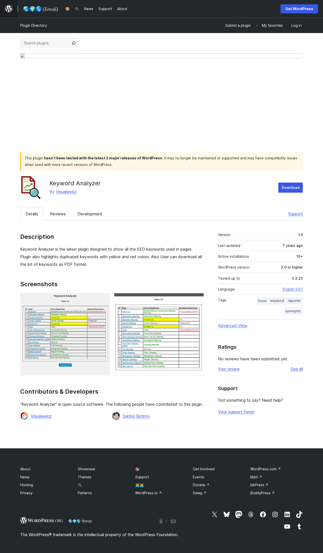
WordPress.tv (148, 493)
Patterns (85, 493)
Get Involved (203, 469)
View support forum (236, 411)
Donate (201, 485)
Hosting (26, 485)
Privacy (26, 493)
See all (297, 368)
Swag (199, 493)
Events (198, 477)
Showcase (86, 469)
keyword (277, 301)
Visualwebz (66, 191)
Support (295, 213)
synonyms (293, 311)
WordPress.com (265, 469)
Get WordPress (299, 9)
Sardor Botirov (136, 416)
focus (262, 301)
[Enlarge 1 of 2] (103, 299)
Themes (84, 477)
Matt (256, 477)
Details (31, 213)
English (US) (293, 289)
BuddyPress (262, 493)
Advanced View (232, 325)
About (25, 469)
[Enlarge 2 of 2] (197, 299)
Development (89, 213)
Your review (229, 368)
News (25, 477)
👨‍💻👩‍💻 (139, 485)
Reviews (58, 213)
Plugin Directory (33, 25)
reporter (294, 301)
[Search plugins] (74, 43)
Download (291, 187)
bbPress (259, 485)
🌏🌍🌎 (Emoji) (80, 521)
